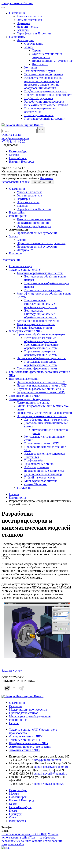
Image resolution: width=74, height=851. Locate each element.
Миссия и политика (29, 16)
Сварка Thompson (35, 484)
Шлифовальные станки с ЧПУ (28, 743)
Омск (12, 817)
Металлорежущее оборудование (29, 716)
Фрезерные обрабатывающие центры (41, 334)
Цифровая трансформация (34, 226)
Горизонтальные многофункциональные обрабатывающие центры (40, 304)
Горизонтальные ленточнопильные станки (44, 412)
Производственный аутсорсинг (52, 60)
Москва (14, 154)
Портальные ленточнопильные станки (42, 416)
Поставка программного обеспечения (40, 110)
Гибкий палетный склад (39, 477)
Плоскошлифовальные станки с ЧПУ (41, 382)
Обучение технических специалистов (47, 55)
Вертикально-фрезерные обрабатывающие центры (40, 339)
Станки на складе (20, 266)
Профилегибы (33, 460)
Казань (13, 803)
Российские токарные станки (43, 290)
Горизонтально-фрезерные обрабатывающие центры (41, 346)
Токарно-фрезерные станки (34, 327)
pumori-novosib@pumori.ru (50, 773)
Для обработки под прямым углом (46, 419)
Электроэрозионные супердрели (45, 453)
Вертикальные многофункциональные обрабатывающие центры (40, 314)
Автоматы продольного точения (38, 320)
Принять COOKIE (43, 182)
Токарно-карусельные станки (36, 324)
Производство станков (39, 115)
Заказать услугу (12, 670)
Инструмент (40, 64)
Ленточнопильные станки (33, 402)
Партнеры (23, 23)
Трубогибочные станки (39, 463)
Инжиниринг (25, 40)
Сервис (36, 50)
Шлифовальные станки (24, 378)
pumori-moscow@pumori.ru (51, 766)
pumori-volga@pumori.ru (49, 783)
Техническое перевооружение (43, 74)
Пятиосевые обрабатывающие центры (41, 358)
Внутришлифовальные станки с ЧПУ (41, 392)
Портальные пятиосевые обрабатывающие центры (40, 363)
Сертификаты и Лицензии (34, 33)
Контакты (30, 67)
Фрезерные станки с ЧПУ (25, 331)
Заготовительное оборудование (29, 399)
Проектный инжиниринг (33, 222)
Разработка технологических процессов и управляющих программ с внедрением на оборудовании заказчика (43, 83)
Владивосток (17, 820)
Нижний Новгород (21, 161)
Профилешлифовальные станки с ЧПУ (42, 385)
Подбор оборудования (38, 98)
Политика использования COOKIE (24, 834)
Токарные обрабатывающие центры (40, 273)
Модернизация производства (28, 709)
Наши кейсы (17, 36)
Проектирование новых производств (48, 94)
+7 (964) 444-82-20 (13, 141)
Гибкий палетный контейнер (43, 474)
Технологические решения (34, 219)
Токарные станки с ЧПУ (25, 269)
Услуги (28, 47)
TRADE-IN (24, 487)
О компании (17, 13)
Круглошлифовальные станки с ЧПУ (41, 388)
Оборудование (33, 43)
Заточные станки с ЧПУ (24, 395)
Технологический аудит (39, 70)
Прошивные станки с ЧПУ (41, 443)
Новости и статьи (28, 26)
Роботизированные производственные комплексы (44, 469)
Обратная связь (11, 134)
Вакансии (23, 30)
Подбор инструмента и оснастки (45, 91)
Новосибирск (18, 158)
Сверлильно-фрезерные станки (37, 368)
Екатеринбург (18, 151)
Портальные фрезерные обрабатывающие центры (40, 353)
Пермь (13, 810)
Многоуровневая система (40, 480)
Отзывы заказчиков (29, 19)
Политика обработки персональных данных (29, 839)
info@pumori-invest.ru (15, 138)
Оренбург (15, 814)
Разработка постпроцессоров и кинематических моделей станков (46, 103)
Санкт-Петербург (20, 807)
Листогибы (31, 457)
